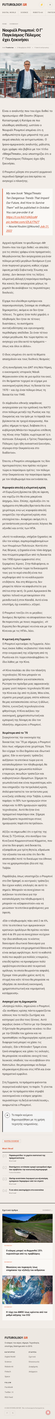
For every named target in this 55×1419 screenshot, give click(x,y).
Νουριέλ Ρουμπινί (11, 1141)
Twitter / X (9, 1392)
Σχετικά (32, 1357)
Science (24, 12)
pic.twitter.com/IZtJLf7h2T (22, 222)
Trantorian (10, 47)
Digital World (9, 12)
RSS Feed (9, 1397)
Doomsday (14, 24)
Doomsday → (48, 1210)
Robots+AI (38, 12)
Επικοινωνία (34, 1362)
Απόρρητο (33, 1372)
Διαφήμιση (33, 1366)
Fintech (8, 1372)
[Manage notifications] (48, 1412)
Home (4, 24)
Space (7, 1376)
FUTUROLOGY (14, 5)
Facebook (9, 1387)
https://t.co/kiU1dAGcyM (21, 217)
